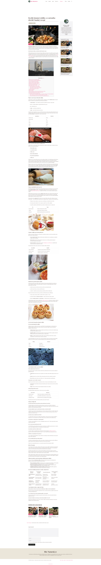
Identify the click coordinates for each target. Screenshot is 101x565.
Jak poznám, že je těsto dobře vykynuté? (35, 87)
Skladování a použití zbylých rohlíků (34, 83)
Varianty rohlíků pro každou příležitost (34, 82)
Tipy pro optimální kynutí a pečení (33, 81)
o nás (66, 34)
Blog (62, 560)
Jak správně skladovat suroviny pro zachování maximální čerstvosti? (39, 95)
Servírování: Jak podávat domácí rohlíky (34, 84)
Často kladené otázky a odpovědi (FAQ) (34, 93)
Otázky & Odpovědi (31, 89)
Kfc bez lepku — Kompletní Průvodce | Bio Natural (32, 516)
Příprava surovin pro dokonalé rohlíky (34, 79)
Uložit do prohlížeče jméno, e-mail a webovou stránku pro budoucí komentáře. (40, 542)
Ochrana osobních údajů (69, 560)
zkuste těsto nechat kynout (35, 190)
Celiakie (49, 1)
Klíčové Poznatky (31, 90)
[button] (72, 1)
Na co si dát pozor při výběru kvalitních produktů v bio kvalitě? (38, 94)
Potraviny (56, 1)
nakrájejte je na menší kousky (48, 242)
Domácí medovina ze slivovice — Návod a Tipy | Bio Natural (53, 516)
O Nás (66, 1)
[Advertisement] (50, 8)
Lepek (53, 1)
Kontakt (69, 1)
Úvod (46, 1)
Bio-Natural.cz (34, 1)
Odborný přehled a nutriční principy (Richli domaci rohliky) (37, 91)
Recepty (61, 1)
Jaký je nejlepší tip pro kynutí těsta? (35, 86)
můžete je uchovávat (52, 430)
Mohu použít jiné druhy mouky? (34, 88)
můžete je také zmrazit (45, 300)
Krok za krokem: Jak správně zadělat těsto (34, 80)
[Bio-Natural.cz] (29, 1)
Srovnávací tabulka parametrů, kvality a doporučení (36, 92)
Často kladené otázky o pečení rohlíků (34, 85)
